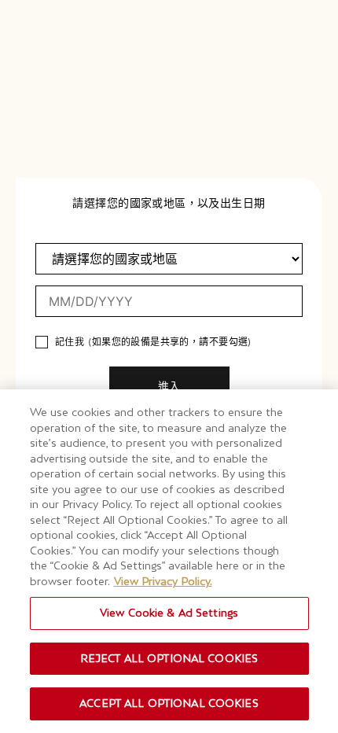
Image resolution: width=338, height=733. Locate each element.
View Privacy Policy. (163, 581)
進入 (169, 385)
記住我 (69, 342)
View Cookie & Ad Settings (169, 612)
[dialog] (169, 366)
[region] (169, 561)
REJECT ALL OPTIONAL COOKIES (169, 658)
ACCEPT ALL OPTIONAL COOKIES (169, 703)
